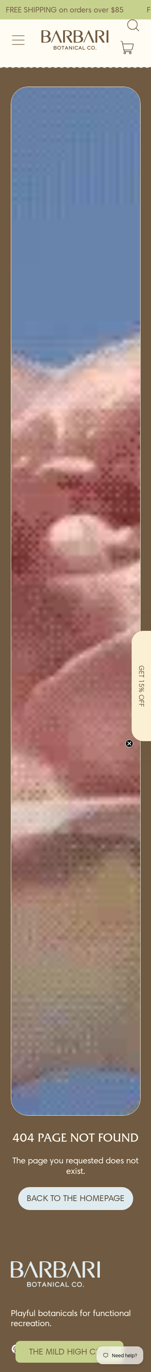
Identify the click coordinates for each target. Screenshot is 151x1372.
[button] (141, 686)
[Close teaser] (129, 743)
